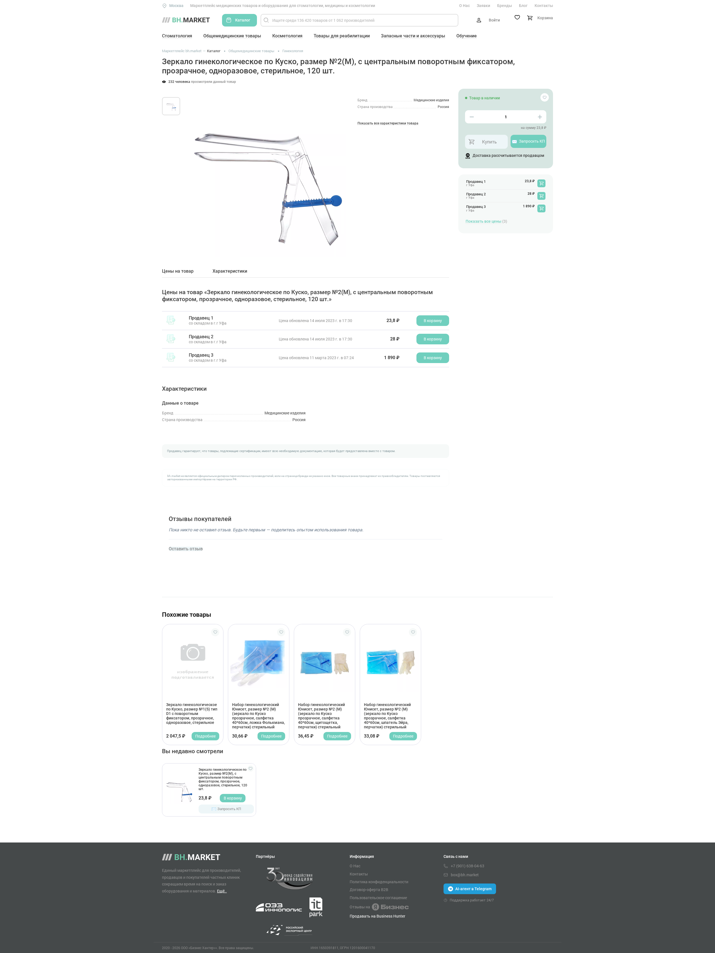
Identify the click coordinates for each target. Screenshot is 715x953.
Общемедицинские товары (232, 36)
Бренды (504, 5)
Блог (523, 5)
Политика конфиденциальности (379, 882)
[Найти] (266, 20)
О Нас (464, 5)
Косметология (287, 36)
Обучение (466, 36)
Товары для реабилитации (342, 36)
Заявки (483, 5)
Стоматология (177, 36)
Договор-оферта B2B (369, 889)
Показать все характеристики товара (388, 123)
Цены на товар (178, 271)
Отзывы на (360, 906)
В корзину (233, 798)
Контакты (544, 5)
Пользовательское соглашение (378, 898)
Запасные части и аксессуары (413, 36)
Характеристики (230, 271)
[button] (195, 170)
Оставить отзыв (186, 549)
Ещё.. (222, 891)
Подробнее (205, 736)
